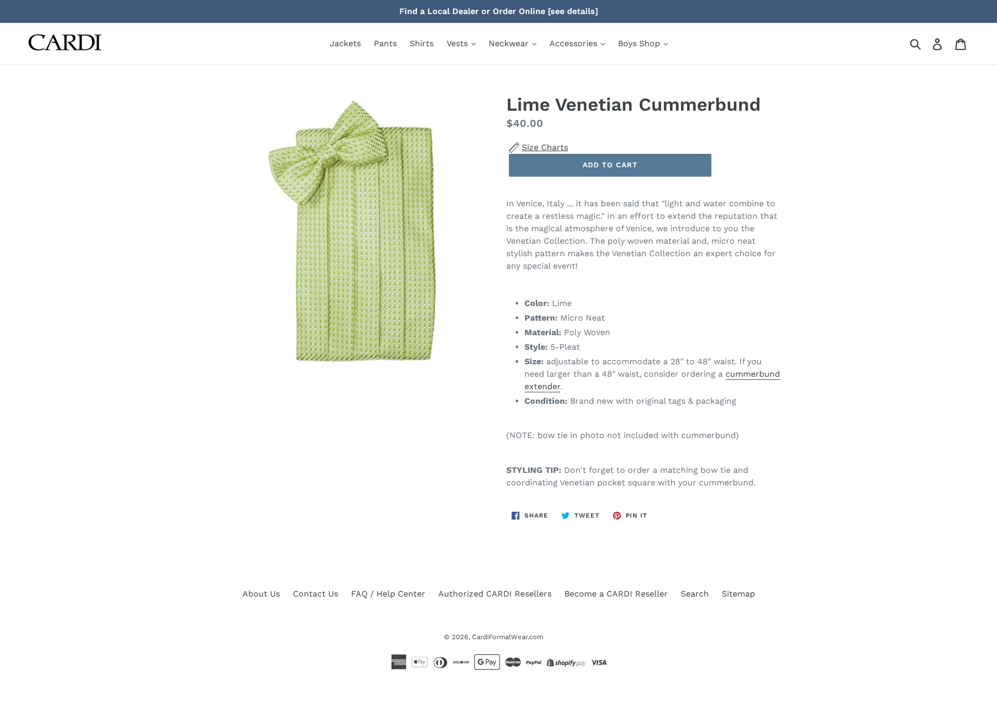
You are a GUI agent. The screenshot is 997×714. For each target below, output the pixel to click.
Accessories (574, 43)
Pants (385, 43)
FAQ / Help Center (388, 594)
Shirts (422, 43)
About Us (261, 594)
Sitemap (738, 594)
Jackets (345, 43)
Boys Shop (640, 43)
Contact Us (315, 594)
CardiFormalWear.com (507, 637)
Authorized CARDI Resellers (494, 594)
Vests (458, 43)
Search (695, 594)
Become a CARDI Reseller (616, 594)
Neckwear (510, 43)
